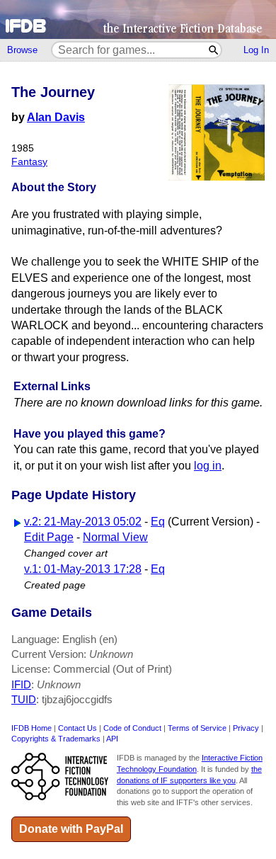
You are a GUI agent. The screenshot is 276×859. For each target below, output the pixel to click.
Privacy (246, 728)
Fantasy (29, 162)
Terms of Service (197, 728)
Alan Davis (56, 117)
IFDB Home (31, 728)
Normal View (115, 537)
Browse (22, 50)
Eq (158, 522)
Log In (256, 50)
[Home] (138, 19)
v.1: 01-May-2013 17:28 (83, 569)
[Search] (214, 49)
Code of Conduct (132, 728)
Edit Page (49, 537)
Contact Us (77, 728)
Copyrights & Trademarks (55, 738)
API (112, 738)
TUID (23, 699)
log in (208, 466)
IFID (21, 684)
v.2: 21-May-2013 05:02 (83, 522)
